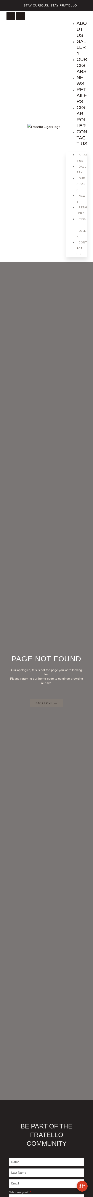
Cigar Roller (81, 116)
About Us (82, 29)
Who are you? (19, 1192)
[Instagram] (10, 16)
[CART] (84, 18)
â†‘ (82, 1186)
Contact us (82, 138)
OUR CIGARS (82, 65)
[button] (68, 15)
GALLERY (81, 47)
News (80, 80)
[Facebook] (20, 16)
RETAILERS (82, 95)
